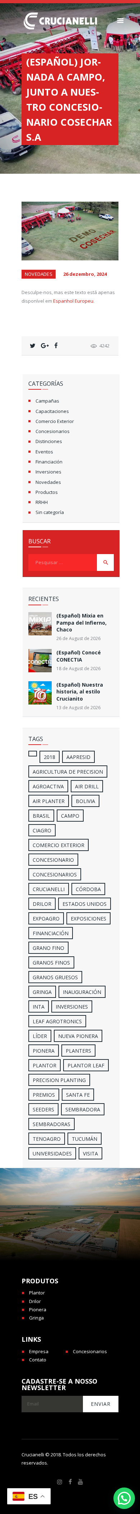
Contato (37, 1359)
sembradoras (51, 1124)
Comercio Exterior (55, 421)
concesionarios (55, 874)
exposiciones (88, 918)
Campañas (47, 401)
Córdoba (88, 889)
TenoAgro (47, 1138)
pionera (44, 1050)
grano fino (48, 948)
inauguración (82, 992)
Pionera (37, 1309)
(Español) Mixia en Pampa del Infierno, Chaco (81, 622)
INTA (39, 1006)
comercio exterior (58, 845)
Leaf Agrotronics (57, 1021)
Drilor (42, 903)
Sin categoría (50, 512)
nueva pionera (78, 1036)
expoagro (46, 918)
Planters (78, 1050)
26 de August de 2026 (78, 638)
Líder (40, 1036)
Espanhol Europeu (73, 301)
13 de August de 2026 (78, 708)
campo (70, 815)
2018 (49, 757)
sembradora (82, 1109)
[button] (124, 1498)
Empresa (38, 1351)
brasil (41, 815)
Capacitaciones (52, 411)
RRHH (42, 502)
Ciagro (42, 830)
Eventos (44, 451)
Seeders (43, 1109)
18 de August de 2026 (78, 668)
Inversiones (48, 471)
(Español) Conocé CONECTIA (78, 656)
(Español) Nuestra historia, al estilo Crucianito (79, 691)
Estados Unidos (84, 903)
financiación (51, 933)
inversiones (72, 1006)
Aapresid (78, 757)
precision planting (59, 1080)
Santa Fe (78, 1094)
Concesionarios (53, 431)
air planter (49, 801)
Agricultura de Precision (68, 771)
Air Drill (87, 786)
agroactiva (48, 786)
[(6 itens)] (32, 753)
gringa (42, 992)
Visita (90, 1153)
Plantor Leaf (85, 1065)
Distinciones (49, 441)
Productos (47, 492)
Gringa (36, 1317)
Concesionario (53, 859)
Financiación (49, 461)
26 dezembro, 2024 (85, 274)
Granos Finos (51, 962)
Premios (44, 1094)
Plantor (44, 1065)
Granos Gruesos (55, 977)
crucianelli (49, 889)
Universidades (52, 1153)
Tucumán (84, 1138)
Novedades (38, 274)
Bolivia (85, 801)
